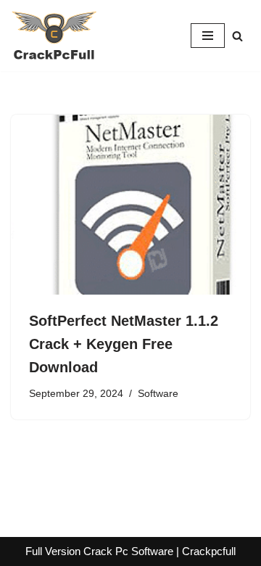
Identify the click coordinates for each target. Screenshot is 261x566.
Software (158, 393)
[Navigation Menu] (208, 35)
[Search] (237, 35)
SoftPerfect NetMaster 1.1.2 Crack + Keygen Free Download (123, 344)
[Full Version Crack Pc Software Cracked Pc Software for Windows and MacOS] (54, 35)
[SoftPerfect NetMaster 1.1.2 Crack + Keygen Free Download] (130, 205)
